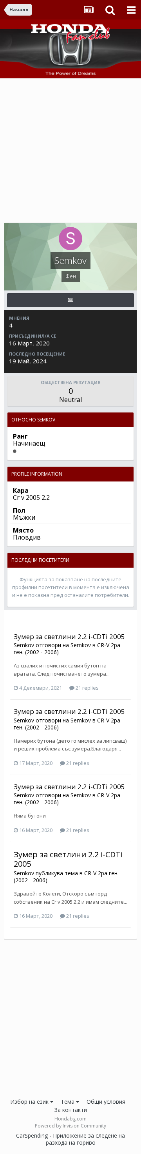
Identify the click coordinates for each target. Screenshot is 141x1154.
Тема (68, 1101)
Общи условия (106, 1101)
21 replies (86, 687)
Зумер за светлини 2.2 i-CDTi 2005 (69, 636)
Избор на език (30, 1101)
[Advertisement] (70, 152)
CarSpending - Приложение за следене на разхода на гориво (70, 1139)
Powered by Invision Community (70, 1125)
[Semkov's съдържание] (70, 300)
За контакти (70, 1109)
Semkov (24, 645)
